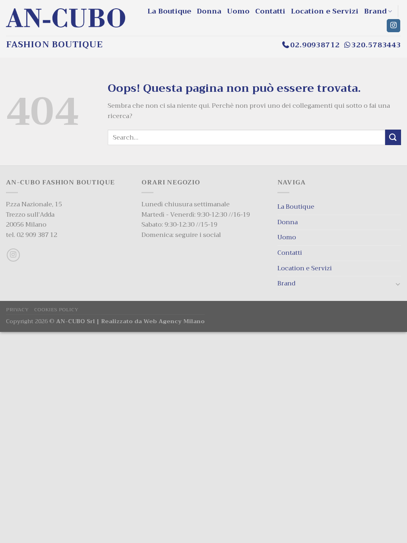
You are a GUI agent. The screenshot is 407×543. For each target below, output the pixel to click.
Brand (375, 11)
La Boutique (169, 11)
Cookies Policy (56, 309)
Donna (209, 11)
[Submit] (393, 137)
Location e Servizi (325, 11)
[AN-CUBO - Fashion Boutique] (65, 17)
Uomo (238, 11)
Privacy (17, 309)
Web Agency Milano (174, 321)
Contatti (270, 11)
